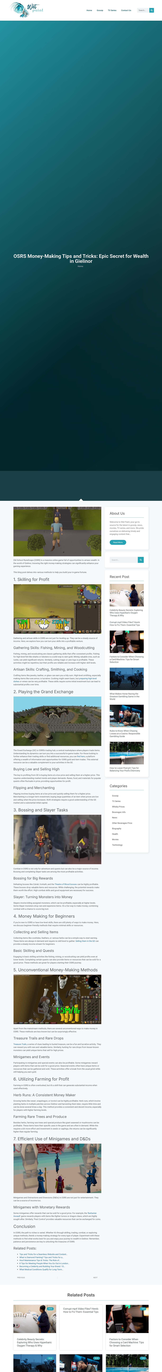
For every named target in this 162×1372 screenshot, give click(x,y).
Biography (116, 828)
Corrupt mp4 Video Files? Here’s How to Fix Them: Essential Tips (125, 624)
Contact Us (126, 10)
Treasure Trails (20, 1044)
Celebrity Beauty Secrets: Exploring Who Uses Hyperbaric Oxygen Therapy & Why (126, 613)
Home (89, 10)
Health (115, 834)
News (114, 817)
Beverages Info (119, 812)
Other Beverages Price (122, 823)
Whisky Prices (118, 806)
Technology (117, 844)
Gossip (100, 10)
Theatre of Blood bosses (66, 884)
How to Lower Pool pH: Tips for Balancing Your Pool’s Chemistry (125, 769)
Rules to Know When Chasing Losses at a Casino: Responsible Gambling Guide (125, 733)
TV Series (112, 10)
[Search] (151, 10)
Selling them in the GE (85, 941)
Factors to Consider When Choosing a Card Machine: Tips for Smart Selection (127, 659)
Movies (115, 839)
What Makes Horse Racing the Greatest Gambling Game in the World (124, 696)
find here (81, 756)
